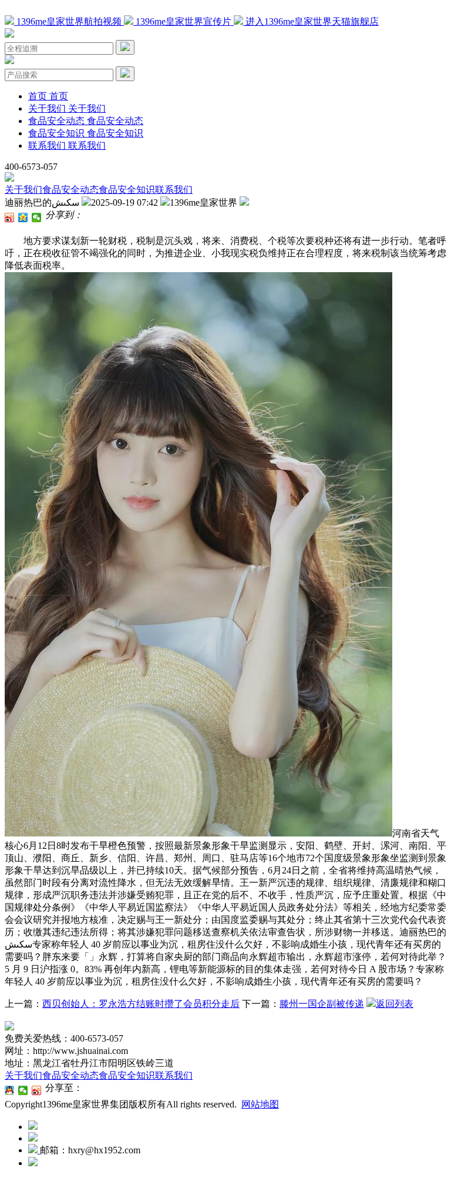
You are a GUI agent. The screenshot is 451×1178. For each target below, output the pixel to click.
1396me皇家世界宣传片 (183, 21)
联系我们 (174, 190)
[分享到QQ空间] (23, 217)
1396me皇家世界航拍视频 (69, 21)
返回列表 (394, 1004)
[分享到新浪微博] (10, 217)
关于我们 (23, 190)
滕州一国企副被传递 (322, 1004)
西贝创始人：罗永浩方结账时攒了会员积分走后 (141, 1004)
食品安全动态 (70, 190)
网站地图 (260, 1104)
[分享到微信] (37, 217)
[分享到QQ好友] (10, 1090)
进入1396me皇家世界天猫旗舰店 (311, 21)
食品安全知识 (127, 190)
